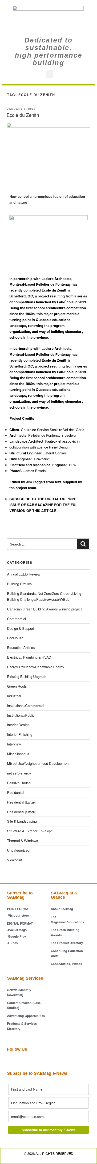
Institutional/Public (21, 715)
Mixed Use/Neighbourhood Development (38, 763)
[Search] (83, 544)
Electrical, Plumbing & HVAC (29, 657)
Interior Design (18, 724)
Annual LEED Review (23, 573)
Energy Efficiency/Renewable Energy (35, 666)
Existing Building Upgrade (26, 676)
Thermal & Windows (22, 840)
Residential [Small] (21, 811)
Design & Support (20, 628)
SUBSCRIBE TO (22, 498)
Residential (15, 792)
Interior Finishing (19, 734)
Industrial (14, 695)
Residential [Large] (21, 802)
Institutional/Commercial (25, 705)
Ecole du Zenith (23, 114)
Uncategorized (18, 850)
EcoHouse (15, 637)
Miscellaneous (18, 753)
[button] (49, 74)
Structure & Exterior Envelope (30, 830)
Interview (14, 743)
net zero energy (19, 772)
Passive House (19, 782)
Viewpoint (14, 859)
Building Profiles (19, 583)
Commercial (16, 618)
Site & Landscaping (22, 821)
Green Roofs (17, 686)
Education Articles (21, 647)
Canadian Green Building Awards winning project (44, 608)
